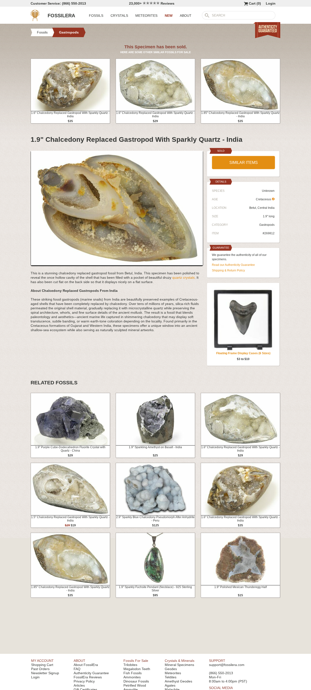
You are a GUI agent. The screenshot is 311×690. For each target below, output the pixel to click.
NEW (169, 15)
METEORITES (146, 15)
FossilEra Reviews (88, 677)
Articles (79, 685)
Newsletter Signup (45, 673)
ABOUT (185, 15)
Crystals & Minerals (179, 661)
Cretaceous (264, 199)
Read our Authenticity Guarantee (233, 265)
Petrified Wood (134, 685)
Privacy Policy (84, 681)
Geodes (171, 669)
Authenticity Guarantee (91, 673)
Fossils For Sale (135, 661)
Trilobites (130, 665)
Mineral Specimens (179, 665)
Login (271, 3)
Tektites (170, 677)
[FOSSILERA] (35, 20)
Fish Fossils (132, 673)
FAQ (77, 669)
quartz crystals (183, 277)
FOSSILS (96, 15)
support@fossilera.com (226, 665)
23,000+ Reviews (151, 3)
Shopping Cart (42, 665)
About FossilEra (86, 665)
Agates (170, 685)
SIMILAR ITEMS (243, 162)
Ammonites (132, 677)
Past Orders (40, 669)
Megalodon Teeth (136, 669)
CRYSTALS (119, 15)
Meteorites (173, 673)
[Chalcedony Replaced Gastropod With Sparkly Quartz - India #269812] (117, 264)
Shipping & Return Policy (228, 270)
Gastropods (267, 225)
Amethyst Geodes (178, 681)
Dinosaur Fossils (136, 681)
